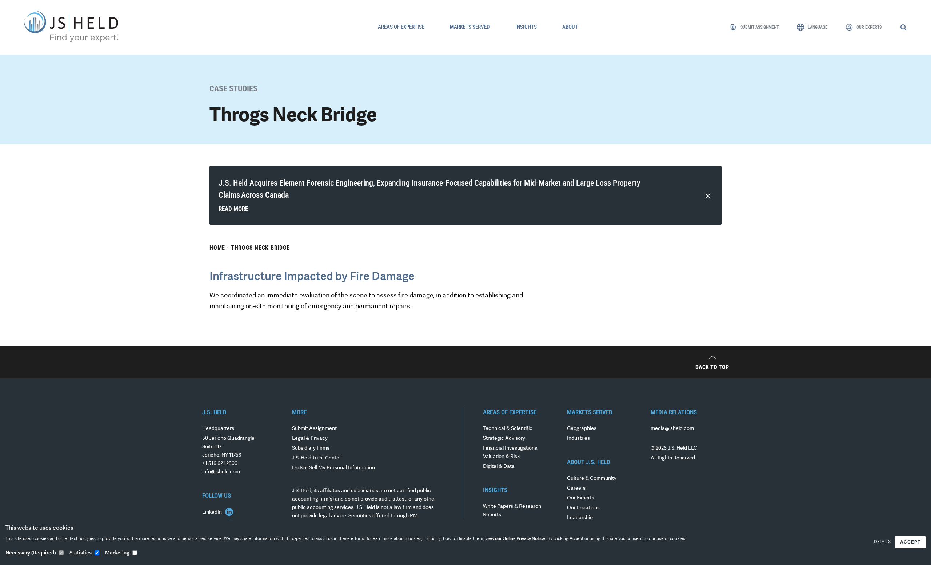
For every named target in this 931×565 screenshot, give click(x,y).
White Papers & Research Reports (512, 511)
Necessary (30, 553)
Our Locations (583, 508)
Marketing (117, 553)
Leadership (580, 518)
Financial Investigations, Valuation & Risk (510, 452)
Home (217, 247)
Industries (578, 438)
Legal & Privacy (310, 438)
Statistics (80, 553)
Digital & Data (499, 466)
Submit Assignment (314, 428)
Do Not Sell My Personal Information (333, 468)
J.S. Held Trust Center (316, 458)
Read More (233, 208)
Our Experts (580, 498)
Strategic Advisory (504, 438)
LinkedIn (212, 512)
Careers (576, 488)
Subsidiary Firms (310, 448)
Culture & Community (591, 478)
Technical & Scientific (507, 428)
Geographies (581, 428)
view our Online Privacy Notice (515, 539)
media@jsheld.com (672, 428)
